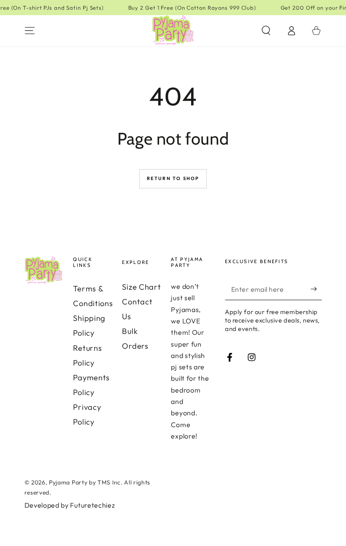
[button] (265, 30)
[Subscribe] (316, 289)
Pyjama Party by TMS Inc (85, 482)
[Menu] (29, 30)
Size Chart (141, 287)
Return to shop (173, 178)
